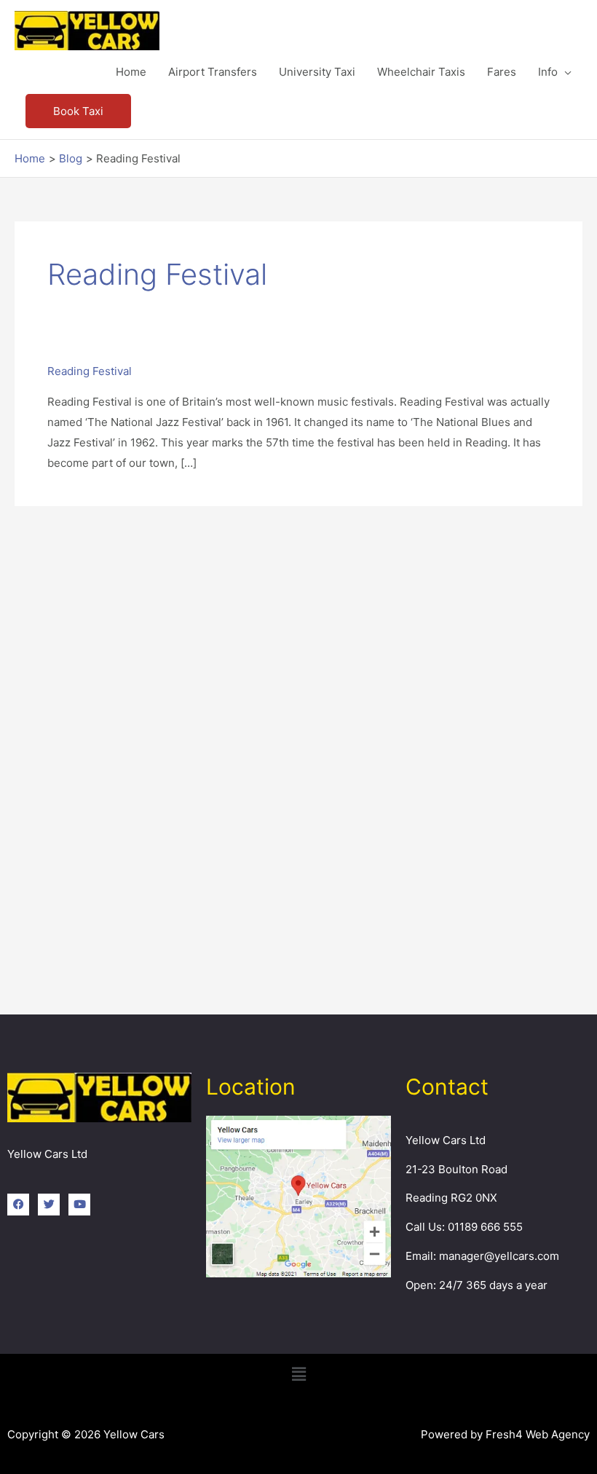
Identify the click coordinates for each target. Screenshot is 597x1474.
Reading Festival (89, 371)
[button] (78, 111)
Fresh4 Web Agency (538, 1434)
